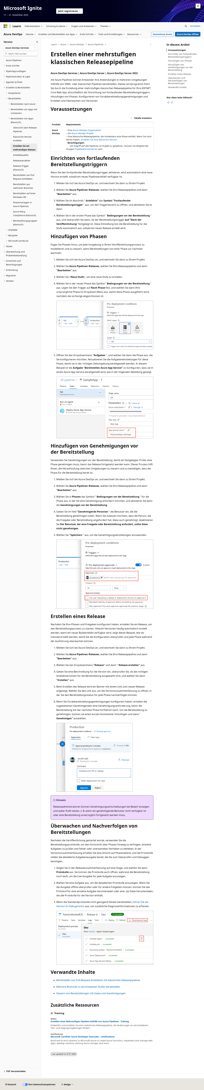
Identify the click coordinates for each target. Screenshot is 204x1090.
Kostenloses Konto (162, 34)
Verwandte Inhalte (177, 87)
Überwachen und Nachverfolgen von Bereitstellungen (177, 80)
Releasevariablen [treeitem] (21, 160)
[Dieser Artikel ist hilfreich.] (168, 102)
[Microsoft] (5, 26)
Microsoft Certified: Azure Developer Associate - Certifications (83, 1036)
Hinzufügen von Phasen (180, 60)
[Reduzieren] (37, 42)
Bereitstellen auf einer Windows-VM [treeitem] (24, 195)
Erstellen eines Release (179, 74)
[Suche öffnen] (186, 26)
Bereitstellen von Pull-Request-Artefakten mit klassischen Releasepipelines (98, 980)
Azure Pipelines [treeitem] (14, 60)
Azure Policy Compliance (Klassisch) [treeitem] (24, 213)
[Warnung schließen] (198, 6)
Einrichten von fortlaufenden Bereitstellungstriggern (182, 55)
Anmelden (195, 26)
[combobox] (20, 48)
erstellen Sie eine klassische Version (99, 139)
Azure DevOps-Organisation (87, 130)
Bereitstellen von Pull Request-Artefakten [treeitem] (23, 177)
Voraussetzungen (177, 50)
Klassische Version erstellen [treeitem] (22, 138)
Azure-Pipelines (95, 44)
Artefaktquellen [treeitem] (21, 155)
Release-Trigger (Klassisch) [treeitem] (21, 168)
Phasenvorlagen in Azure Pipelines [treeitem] (22, 204)
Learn (54, 44)
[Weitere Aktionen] (150, 44)
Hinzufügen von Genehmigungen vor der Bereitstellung (180, 67)
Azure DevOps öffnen (188, 34)
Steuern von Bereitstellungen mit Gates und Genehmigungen (91, 993)
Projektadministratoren (86, 149)
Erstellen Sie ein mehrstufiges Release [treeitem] (24, 147)
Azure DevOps (77, 44)
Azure (63, 44)
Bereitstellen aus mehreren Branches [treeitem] (23, 186)
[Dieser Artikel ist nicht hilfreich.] (172, 102)
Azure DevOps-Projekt (82, 133)
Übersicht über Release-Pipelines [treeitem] (25, 129)
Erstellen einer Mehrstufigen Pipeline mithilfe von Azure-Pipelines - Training (90, 1021)
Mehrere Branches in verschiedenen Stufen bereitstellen (88, 986)
